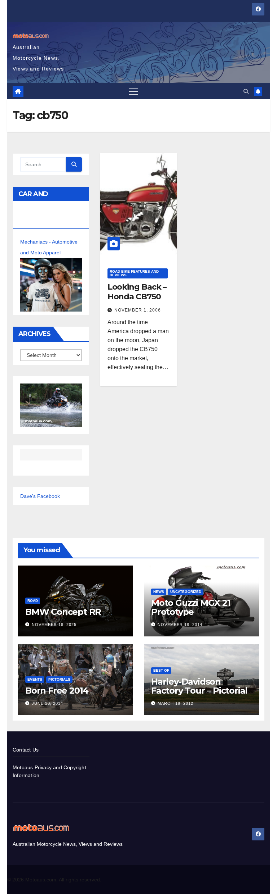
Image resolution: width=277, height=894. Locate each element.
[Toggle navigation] (133, 91)
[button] (246, 91)
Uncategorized (185, 592)
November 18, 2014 (180, 624)
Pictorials (59, 679)
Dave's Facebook (40, 496)
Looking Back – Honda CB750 (137, 291)
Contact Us (26, 750)
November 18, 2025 (54, 624)
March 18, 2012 (175, 703)
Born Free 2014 (56, 690)
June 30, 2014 (47, 703)
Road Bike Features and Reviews (134, 273)
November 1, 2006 (137, 310)
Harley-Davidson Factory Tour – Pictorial (199, 686)
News (158, 592)
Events (34, 679)
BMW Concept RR (63, 612)
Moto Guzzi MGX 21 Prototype (190, 607)
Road (32, 601)
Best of (161, 670)
